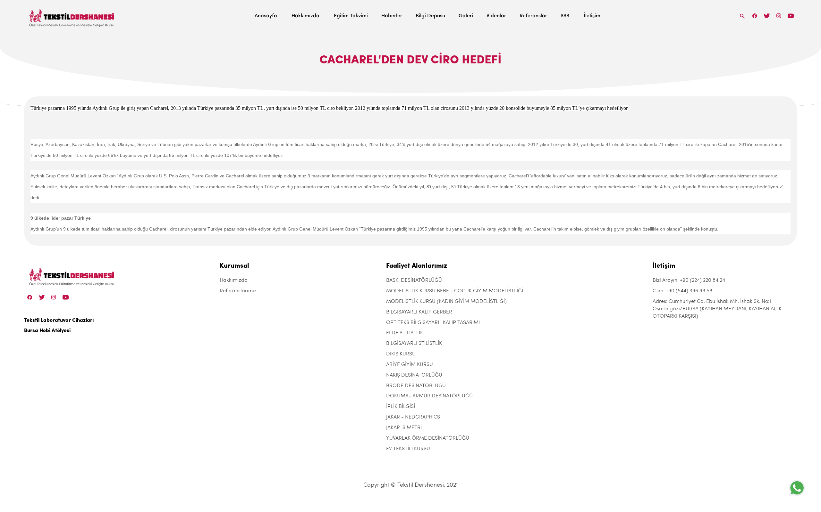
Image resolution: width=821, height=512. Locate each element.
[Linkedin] (790, 15)
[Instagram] (778, 15)
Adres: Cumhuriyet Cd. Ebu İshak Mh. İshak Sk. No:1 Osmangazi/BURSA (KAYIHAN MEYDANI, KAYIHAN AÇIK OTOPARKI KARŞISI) (717, 309)
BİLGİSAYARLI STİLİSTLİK (414, 343)
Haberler (391, 16)
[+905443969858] (797, 487)
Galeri (466, 16)
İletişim (592, 16)
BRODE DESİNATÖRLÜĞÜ (416, 385)
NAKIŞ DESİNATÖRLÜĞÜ (414, 375)
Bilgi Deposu (430, 16)
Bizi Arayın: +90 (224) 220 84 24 (689, 280)
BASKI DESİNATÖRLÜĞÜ (414, 280)
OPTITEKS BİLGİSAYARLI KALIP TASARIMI (433, 322)
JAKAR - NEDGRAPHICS (413, 417)
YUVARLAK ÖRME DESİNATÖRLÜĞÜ (427, 438)
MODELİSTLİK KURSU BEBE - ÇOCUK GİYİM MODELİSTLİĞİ (454, 291)
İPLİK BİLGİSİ (400, 406)
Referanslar (533, 16)
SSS (565, 16)
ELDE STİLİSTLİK (404, 333)
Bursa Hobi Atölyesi (47, 330)
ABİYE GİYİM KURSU (409, 364)
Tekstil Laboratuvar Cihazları (59, 320)
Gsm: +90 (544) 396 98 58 (682, 291)
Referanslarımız (238, 291)
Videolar (496, 16)
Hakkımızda (305, 16)
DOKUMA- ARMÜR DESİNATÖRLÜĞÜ (429, 396)
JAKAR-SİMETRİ (404, 427)
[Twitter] (766, 15)
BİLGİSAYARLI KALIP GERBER (419, 312)
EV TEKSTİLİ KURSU (408, 448)
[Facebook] (755, 15)
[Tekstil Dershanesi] (72, 16)
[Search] (742, 15)
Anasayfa (266, 16)
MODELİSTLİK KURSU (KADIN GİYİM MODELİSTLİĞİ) (446, 301)
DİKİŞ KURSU (401, 354)
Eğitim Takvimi (351, 16)
